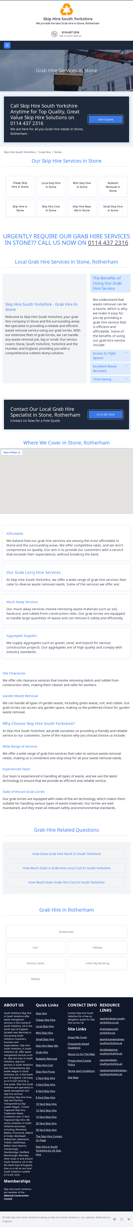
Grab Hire (42, 1052)
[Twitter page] (128, 1219)
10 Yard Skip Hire (46, 1104)
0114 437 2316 (108, 243)
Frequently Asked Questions (78, 1045)
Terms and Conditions (81, 1071)
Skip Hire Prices (45, 1071)
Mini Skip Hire (44, 1033)
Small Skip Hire (45, 1039)
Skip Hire (41, 1013)
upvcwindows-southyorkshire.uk (111, 1062)
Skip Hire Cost (44, 1065)
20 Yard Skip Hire (46, 1123)
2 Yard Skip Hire (45, 1078)
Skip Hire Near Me (47, 1046)
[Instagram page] (121, 1219)
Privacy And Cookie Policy (79, 1062)
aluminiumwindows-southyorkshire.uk (112, 1041)
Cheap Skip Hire (45, 1020)
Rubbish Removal (46, 1058)
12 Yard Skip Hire (46, 1110)
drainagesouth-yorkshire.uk (109, 1031)
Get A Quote (105, 119)
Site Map (73, 1077)
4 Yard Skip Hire (45, 1084)
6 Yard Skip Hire (45, 1091)
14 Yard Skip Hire (46, 1117)
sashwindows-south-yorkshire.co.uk (112, 1020)
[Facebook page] (114, 1219)
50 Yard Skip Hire (46, 1130)
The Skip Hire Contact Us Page (49, 1138)
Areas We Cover (77, 1037)
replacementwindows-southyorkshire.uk (113, 1072)
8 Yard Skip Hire (45, 1097)
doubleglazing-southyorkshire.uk (111, 1051)
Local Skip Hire (45, 1026)
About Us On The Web (81, 1054)
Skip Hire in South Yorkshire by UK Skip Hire (48, 1150)
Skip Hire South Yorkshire (67, 18)
